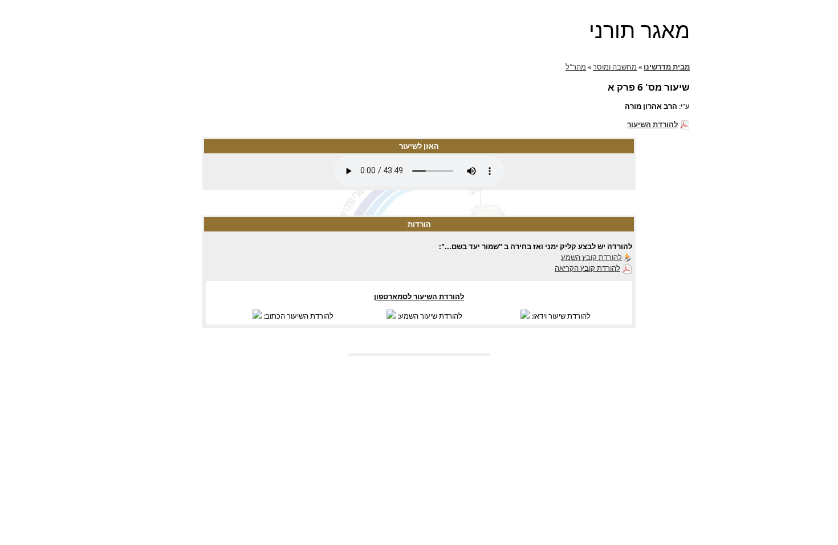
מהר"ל (576, 67)
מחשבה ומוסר (615, 67)
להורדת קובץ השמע (591, 257)
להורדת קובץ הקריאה (587, 268)
